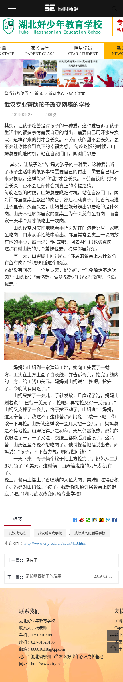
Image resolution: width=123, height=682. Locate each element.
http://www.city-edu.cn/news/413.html (55, 543)
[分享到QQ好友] (94, 520)
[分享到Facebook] (114, 520)
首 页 (39, 93)
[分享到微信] (88, 520)
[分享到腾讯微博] (108, 520)
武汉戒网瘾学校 (50, 533)
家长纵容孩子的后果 (43, 576)
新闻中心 (56, 93)
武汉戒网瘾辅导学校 (89, 533)
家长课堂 (77, 93)
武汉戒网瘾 (17, 533)
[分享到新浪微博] (81, 520)
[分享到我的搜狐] (101, 520)
